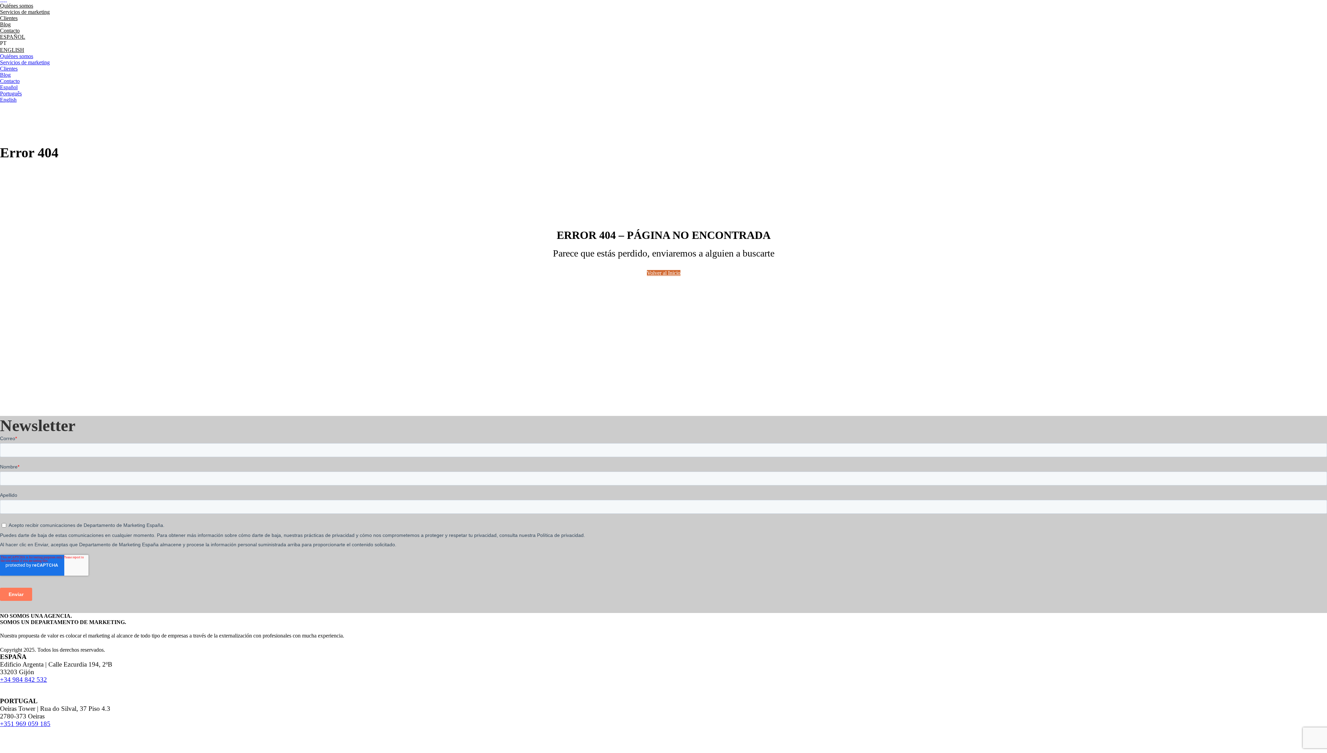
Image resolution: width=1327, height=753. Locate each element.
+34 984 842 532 (23, 679)
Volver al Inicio (663, 273)
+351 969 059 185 (25, 723)
